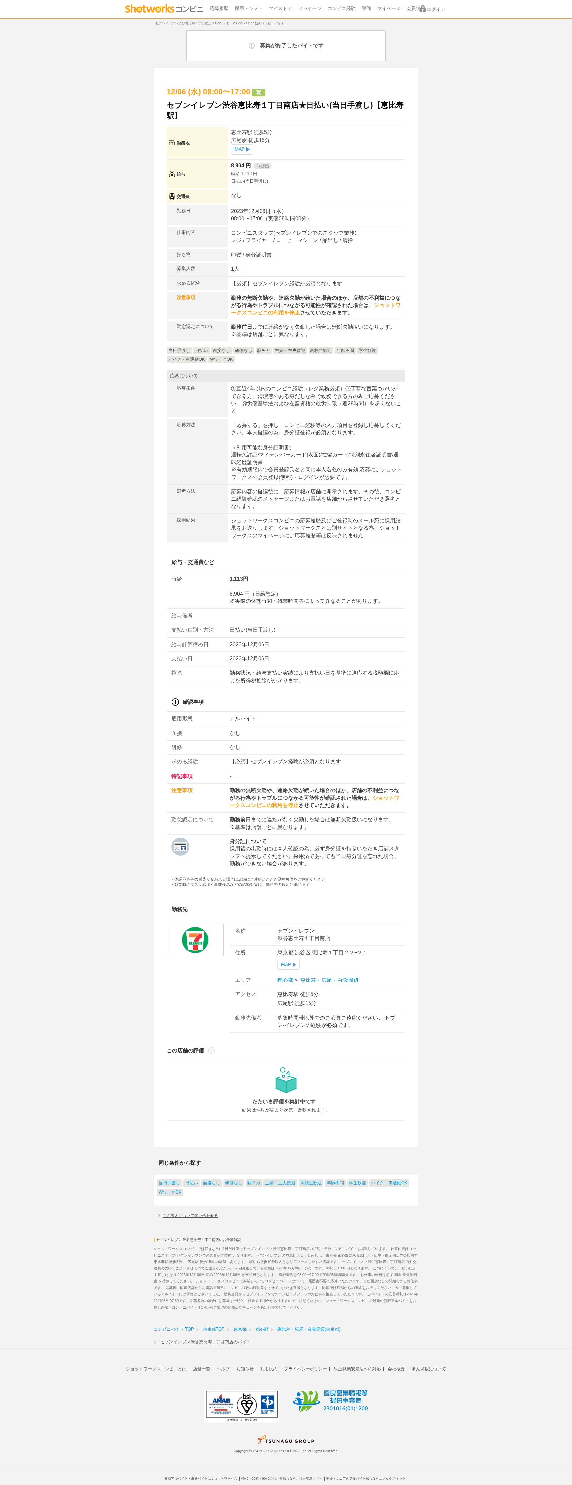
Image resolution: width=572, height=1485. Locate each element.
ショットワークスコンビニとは (156, 1368)
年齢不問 (335, 1183)
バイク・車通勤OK (389, 1183)
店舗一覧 (201, 1368)
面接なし (211, 1183)
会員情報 (416, 8)
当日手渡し (169, 1183)
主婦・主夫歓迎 (280, 1183)
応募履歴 (219, 8)
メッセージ (309, 8)
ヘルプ (223, 1368)
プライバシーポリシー (305, 1368)
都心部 (286, 980)
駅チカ (253, 1183)
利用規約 (268, 1368)
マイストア (280, 8)
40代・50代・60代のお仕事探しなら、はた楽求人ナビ (281, 1478)
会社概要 (396, 1368)
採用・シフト (248, 8)
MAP (240, 149)
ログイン (436, 9)
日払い (191, 1183)
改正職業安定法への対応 (357, 1368)
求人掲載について (428, 1368)
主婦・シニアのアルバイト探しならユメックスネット (365, 1478)
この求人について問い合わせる (190, 1215)
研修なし (233, 1183)
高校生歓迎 (311, 1183)
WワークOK (170, 1192)
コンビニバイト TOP (189, 1307)
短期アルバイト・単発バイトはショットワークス (201, 1478)
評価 (366, 8)
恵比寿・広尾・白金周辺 (328, 980)
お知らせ (245, 1368)
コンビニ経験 (342, 8)
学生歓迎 (357, 1183)
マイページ (389, 8)
